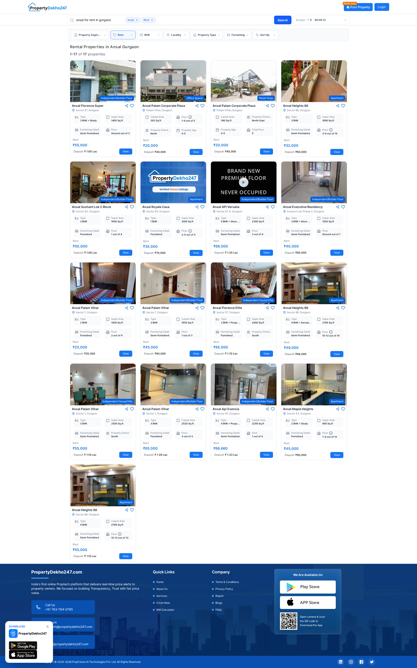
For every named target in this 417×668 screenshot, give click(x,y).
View (126, 151)
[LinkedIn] (340, 661)
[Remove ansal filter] (136, 19)
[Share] (126, 106)
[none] (47, 626)
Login (382, 7)
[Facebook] (361, 661)
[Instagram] (351, 661)
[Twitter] (371, 661)
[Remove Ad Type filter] (152, 19)
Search (283, 20)
